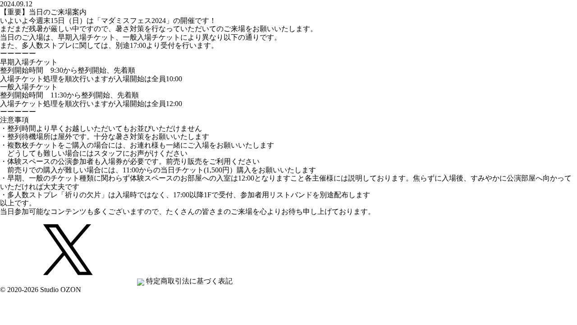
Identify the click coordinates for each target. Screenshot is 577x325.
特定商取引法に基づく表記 (189, 281)
